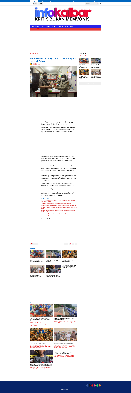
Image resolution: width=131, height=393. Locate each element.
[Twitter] (90, 385)
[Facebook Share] (65, 244)
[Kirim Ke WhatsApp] (76, 244)
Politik (42, 26)
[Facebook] (87, 385)
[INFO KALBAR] (62, 14)
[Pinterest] (92, 385)
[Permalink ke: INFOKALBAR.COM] (31, 64)
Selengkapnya (89, 83)
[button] (97, 3)
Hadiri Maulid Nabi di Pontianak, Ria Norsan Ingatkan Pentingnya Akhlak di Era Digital (59, 208)
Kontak (40, 3)
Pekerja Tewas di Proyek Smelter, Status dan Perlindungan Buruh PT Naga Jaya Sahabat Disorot (58, 201)
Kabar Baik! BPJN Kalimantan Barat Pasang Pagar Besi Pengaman (66, 1)
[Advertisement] (65, 41)
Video (67, 29)
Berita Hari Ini (34, 29)
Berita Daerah (44, 29)
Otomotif (48, 26)
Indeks (71, 26)
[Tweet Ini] (67, 244)
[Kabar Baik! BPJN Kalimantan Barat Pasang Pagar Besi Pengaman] (53, 254)
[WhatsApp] (97, 385)
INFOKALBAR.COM (36, 63)
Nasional (62, 29)
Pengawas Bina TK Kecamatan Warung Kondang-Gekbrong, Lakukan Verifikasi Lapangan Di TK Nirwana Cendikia (57, 214)
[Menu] (31, 3)
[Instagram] (95, 385)
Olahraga (54, 26)
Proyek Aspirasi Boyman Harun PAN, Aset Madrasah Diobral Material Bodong (58, 205)
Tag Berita (60, 26)
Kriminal (37, 26)
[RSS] (100, 385)
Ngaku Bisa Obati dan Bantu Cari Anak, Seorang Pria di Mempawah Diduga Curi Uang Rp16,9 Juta (58, 211)
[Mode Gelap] (100, 3)
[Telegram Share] (73, 244)
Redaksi (35, 3)
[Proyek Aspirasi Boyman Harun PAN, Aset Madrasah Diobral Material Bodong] (69, 254)
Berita (32, 26)
